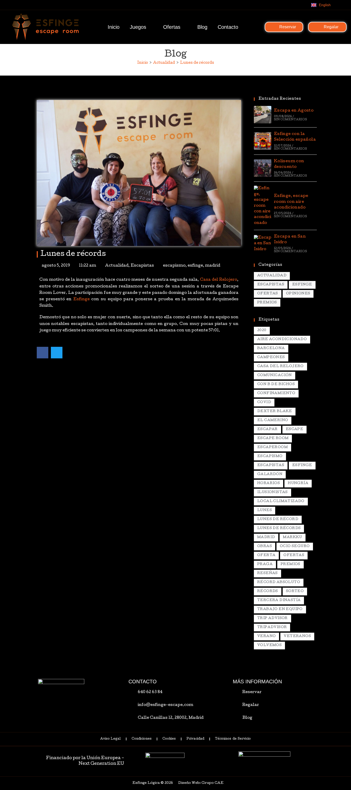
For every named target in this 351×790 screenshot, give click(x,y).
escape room (273, 438)
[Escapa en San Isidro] (262, 243)
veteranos (297, 636)
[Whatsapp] (272, 5)
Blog (202, 27)
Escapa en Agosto (293, 111)
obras (264, 546)
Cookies (169, 739)
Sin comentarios (290, 119)
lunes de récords (279, 528)
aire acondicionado (282, 339)
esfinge (195, 266)
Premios (267, 302)
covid (264, 402)
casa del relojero (280, 366)
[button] (42, 352)
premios (290, 564)
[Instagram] (293, 5)
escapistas (270, 465)
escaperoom (272, 447)
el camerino (272, 420)
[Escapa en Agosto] (262, 114)
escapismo (174, 266)
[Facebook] (283, 5)
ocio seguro (295, 546)
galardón (269, 474)
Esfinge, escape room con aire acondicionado (291, 202)
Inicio (113, 27)
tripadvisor (272, 627)
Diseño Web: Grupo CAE (201, 783)
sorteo (295, 591)
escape (294, 429)
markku (292, 537)
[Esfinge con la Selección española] (262, 141)
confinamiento (276, 393)
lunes (264, 510)
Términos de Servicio (233, 739)
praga (265, 564)
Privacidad (195, 739)
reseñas (267, 573)
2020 (261, 330)
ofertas (293, 555)
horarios (268, 483)
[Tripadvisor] (304, 5)
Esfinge (81, 299)
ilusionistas (272, 492)
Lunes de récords (197, 63)
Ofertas (171, 27)
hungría (298, 483)
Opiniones (298, 293)
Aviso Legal (110, 739)
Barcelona (271, 348)
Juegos (138, 27)
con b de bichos (276, 384)
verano (266, 636)
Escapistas (142, 266)
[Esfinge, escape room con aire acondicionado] (262, 206)
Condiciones (142, 739)
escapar (267, 429)
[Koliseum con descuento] (262, 168)
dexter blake (274, 411)
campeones (271, 357)
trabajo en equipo (280, 609)
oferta (266, 555)
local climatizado (280, 501)
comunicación (274, 375)
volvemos (269, 645)
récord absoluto (278, 582)
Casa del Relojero (218, 280)
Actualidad (116, 266)
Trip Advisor (272, 618)
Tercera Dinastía (279, 600)
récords (267, 591)
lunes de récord (277, 519)
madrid (212, 266)
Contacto (228, 27)
